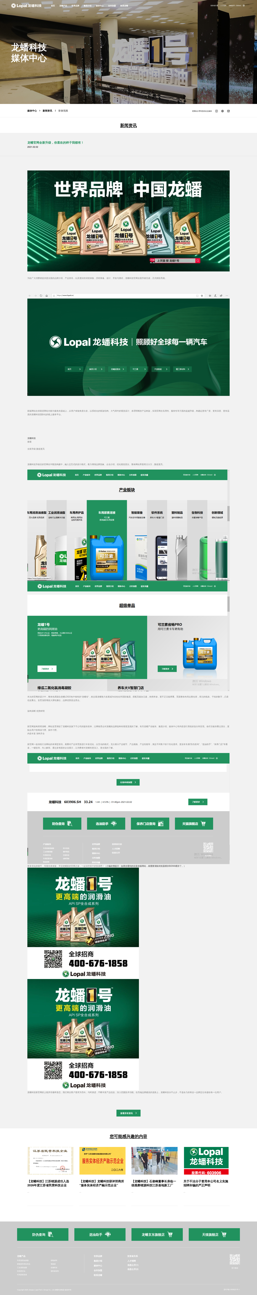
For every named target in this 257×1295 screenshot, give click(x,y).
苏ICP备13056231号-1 (232, 1289)
